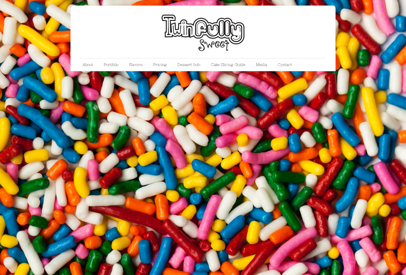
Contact (285, 64)
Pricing (160, 64)
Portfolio (111, 64)
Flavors (136, 64)
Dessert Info (188, 64)
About (88, 64)
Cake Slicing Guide (228, 64)
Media (261, 64)
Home (84, 77)
